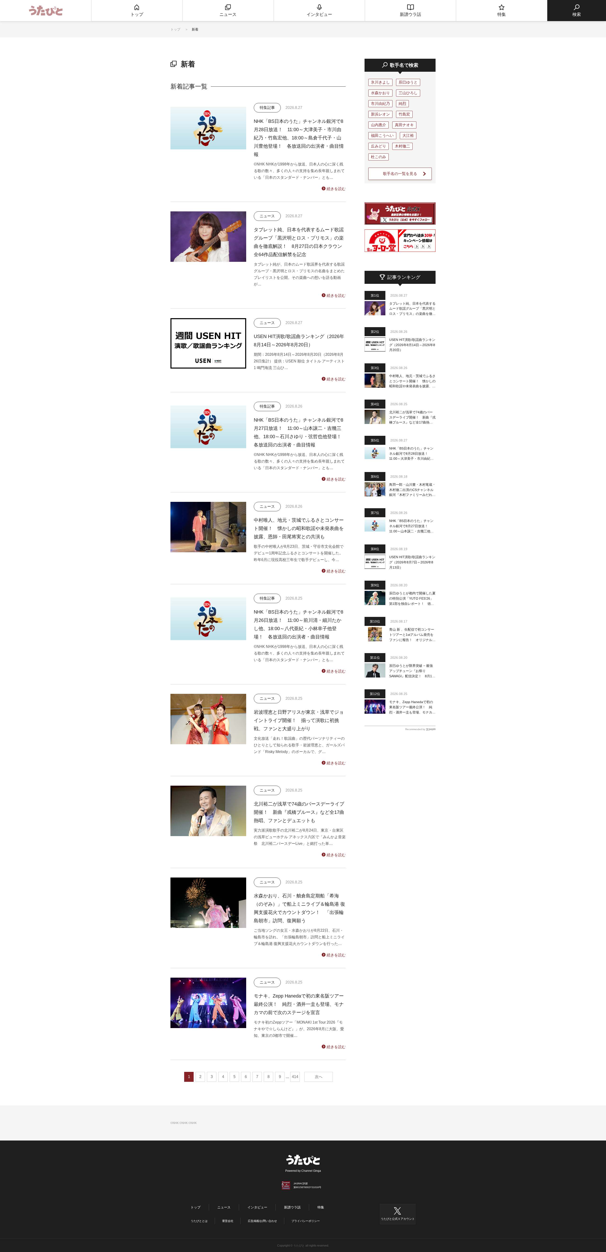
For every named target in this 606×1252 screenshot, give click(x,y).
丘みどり (378, 146)
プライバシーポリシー (305, 1221)
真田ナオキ (404, 125)
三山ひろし (408, 93)
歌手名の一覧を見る (400, 174)
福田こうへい (382, 136)
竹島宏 (404, 114)
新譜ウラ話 (292, 1207)
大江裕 (408, 136)
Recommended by (415, 729)
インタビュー (257, 1207)
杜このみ (378, 157)
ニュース (224, 1207)
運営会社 (227, 1221)
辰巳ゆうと (408, 82)
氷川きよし (380, 82)
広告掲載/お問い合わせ (262, 1221)
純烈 (402, 104)
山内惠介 (378, 125)
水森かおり (380, 93)
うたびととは (199, 1221)
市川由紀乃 (380, 104)
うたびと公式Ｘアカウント (398, 1219)
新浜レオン (380, 114)
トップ (175, 29)
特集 (320, 1207)
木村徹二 (402, 146)
